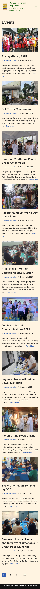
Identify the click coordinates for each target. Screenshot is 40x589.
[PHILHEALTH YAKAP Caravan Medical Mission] (20, 253)
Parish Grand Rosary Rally (18, 435)
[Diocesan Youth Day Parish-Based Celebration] (20, 143)
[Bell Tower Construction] (20, 93)
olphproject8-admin (10, 60)
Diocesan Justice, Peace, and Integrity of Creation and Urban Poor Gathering (20, 543)
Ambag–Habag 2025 (14, 56)
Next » (25, 575)
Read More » (10, 126)
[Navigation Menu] (35, 6)
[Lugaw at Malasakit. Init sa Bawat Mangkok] (20, 363)
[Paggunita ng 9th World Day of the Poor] (20, 196)
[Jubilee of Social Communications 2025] (20, 309)
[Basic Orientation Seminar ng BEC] (20, 469)
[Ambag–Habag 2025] (20, 40)
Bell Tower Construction (17, 109)
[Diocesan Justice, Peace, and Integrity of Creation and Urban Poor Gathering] (20, 523)
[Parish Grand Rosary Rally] (20, 419)
